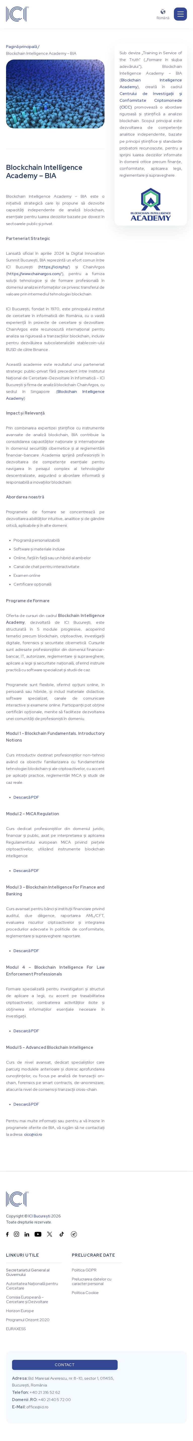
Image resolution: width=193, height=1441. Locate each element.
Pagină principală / (22, 46)
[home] (17, 14)
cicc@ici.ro (33, 1134)
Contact (65, 1364)
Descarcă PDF (26, 797)
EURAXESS (16, 1329)
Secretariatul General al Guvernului (28, 1272)
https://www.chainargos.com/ (35, 273)
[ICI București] (17, 1199)
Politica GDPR (84, 1270)
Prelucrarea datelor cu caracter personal (91, 1281)
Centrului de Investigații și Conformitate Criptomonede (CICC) (151, 100)
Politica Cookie (85, 1293)
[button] (180, 14)
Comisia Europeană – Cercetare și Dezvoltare (27, 1299)
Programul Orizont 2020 (28, 1320)
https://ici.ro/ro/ (54, 267)
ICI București (39, 1216)
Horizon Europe (20, 1311)
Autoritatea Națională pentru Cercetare (32, 1286)
